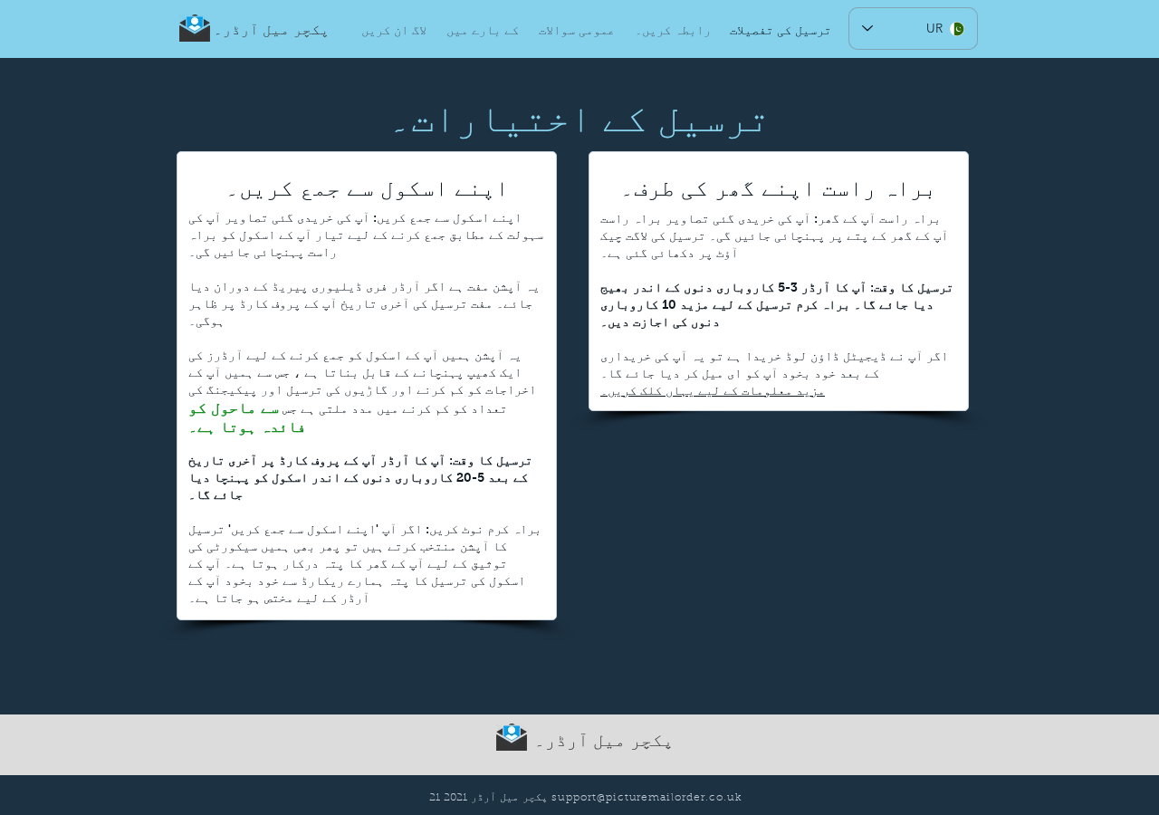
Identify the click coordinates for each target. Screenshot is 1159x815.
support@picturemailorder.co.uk (646, 797)
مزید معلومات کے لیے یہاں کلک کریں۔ (712, 390)
